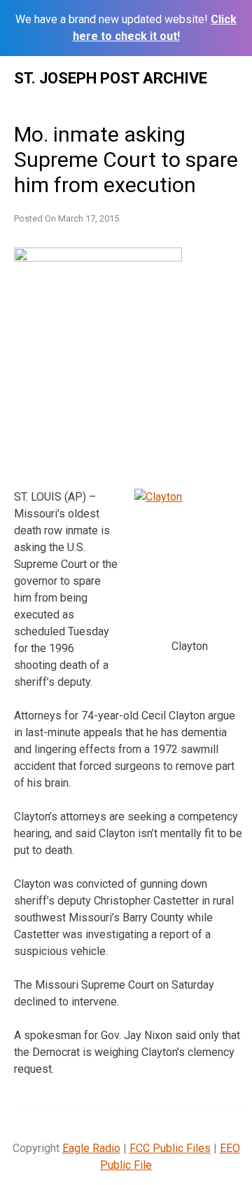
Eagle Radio (91, 1148)
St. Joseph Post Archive (110, 78)
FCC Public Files (170, 1148)
